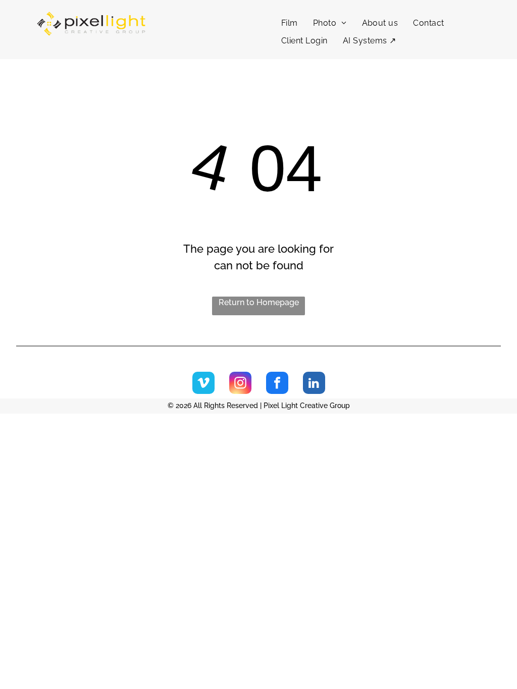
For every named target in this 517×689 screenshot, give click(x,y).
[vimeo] (203, 384)
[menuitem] (289, 23)
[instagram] (240, 384)
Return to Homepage (259, 302)
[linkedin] (314, 384)
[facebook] (277, 384)
